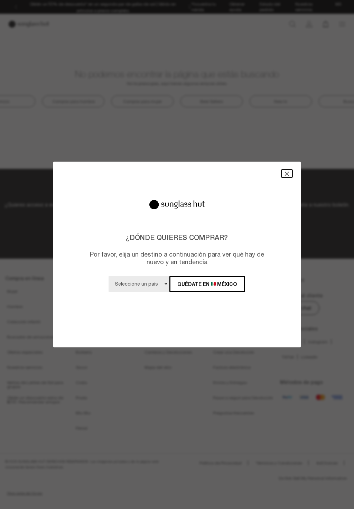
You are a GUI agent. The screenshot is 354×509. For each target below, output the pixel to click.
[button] (286, 173)
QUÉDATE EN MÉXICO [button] (207, 284)
